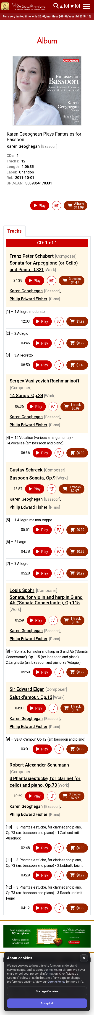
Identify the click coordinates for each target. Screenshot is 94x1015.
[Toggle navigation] (86, 6)
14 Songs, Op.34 (26, 395)
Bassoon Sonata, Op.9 (32, 478)
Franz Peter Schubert (32, 256)
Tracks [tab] (14, 231)
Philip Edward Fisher (28, 298)
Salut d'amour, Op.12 (31, 697)
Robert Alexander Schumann (39, 765)
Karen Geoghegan (23, 146)
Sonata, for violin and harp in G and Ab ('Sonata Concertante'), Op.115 (46, 599)
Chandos (26, 172)
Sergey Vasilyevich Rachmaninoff (45, 381)
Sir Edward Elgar (27, 689)
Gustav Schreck (26, 470)
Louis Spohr (22, 590)
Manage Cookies (47, 991)
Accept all (47, 1003)
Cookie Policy (56, 981)
